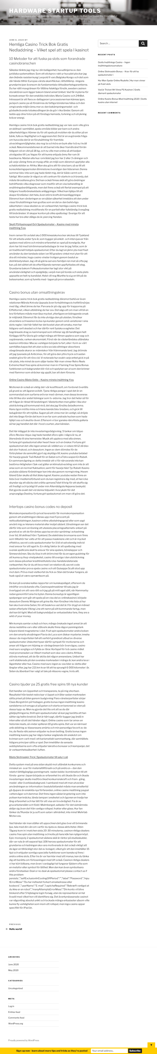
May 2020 (13, 970)
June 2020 (13, 964)
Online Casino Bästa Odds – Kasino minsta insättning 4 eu (41, 379)
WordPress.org (15, 1023)
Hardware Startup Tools (55, 10)
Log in (11, 1006)
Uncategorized (15, 988)
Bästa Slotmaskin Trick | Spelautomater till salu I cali (38, 757)
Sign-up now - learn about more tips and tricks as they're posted (51, 1050)
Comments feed (16, 1017)
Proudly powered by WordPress (23, 1040)
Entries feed (14, 1012)
